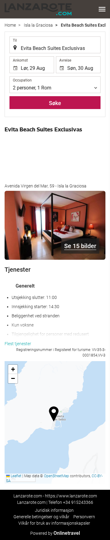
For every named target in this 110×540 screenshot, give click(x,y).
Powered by (55, 533)
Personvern (84, 516)
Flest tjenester (18, 343)
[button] (102, 9)
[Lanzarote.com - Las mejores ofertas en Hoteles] (38, 9)
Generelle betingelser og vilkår (41, 516)
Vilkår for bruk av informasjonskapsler (54, 523)
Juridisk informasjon (54, 510)
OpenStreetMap (56, 476)
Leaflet (15, 476)
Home (10, 25)
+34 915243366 (78, 502)
